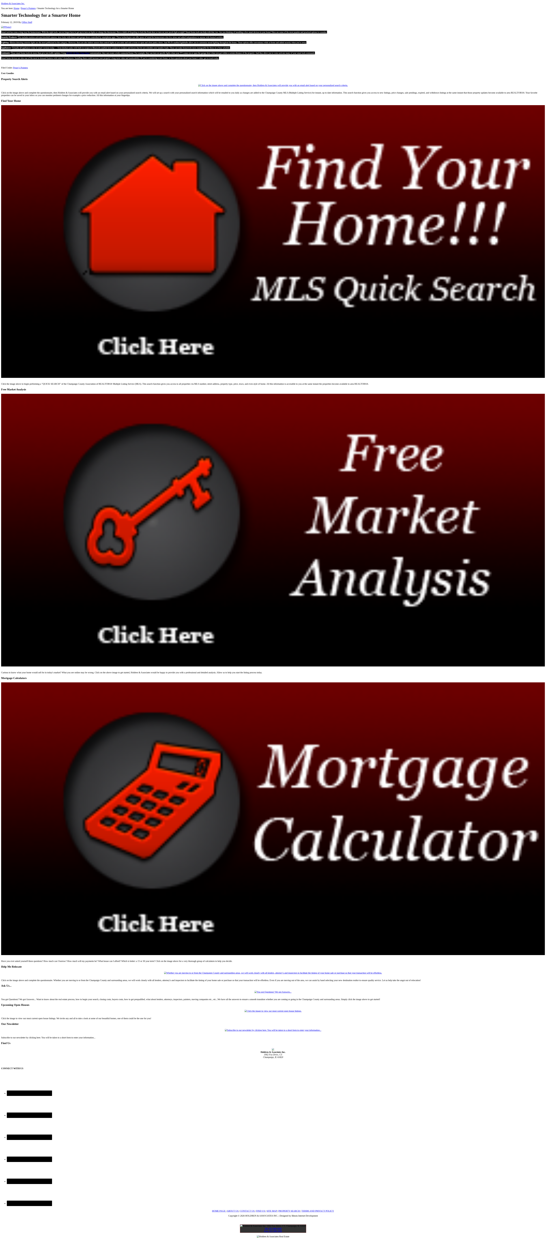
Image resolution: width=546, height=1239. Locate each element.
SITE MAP (272, 1211)
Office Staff (27, 22)
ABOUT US (233, 1211)
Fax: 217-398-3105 (273, 1062)
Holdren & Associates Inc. (13, 3)
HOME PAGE (219, 1211)
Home (16, 8)
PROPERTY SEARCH (289, 1211)
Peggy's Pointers (28, 8)
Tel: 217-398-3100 (273, 1060)
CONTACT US (247, 1211)
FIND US (261, 1211)
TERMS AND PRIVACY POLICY (317, 1211)
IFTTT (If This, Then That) (77, 53)
